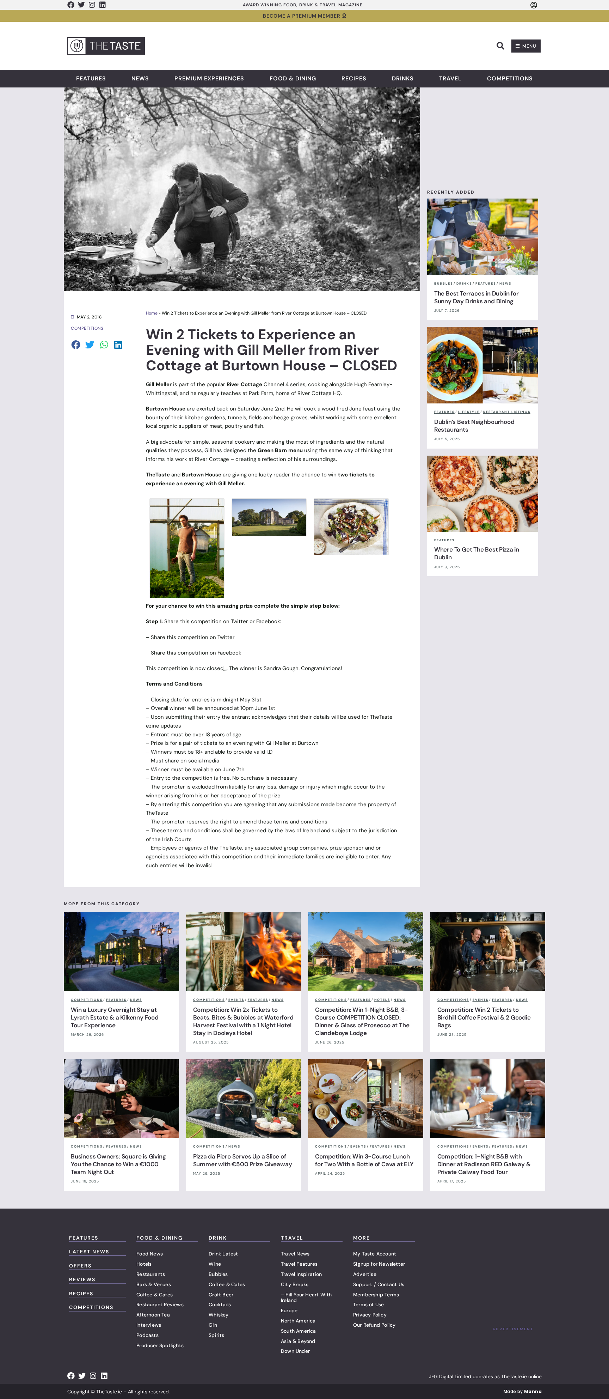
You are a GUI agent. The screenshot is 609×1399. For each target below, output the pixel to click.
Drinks (403, 78)
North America (298, 1321)
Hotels (144, 1264)
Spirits (216, 1335)
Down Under (295, 1351)
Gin (213, 1325)
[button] (500, 46)
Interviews (148, 1325)
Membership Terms (376, 1294)
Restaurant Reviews (160, 1304)
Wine (215, 1264)
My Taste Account (374, 1254)
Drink (218, 1238)
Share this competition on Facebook (196, 652)
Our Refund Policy (374, 1325)
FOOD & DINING (159, 1238)
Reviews (82, 1279)
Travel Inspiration (301, 1274)
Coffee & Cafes (154, 1294)
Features (91, 78)
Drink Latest (223, 1254)
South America (298, 1331)
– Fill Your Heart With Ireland (306, 1297)
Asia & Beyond (298, 1341)
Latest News (89, 1251)
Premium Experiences (209, 78)
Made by (523, 1391)
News (140, 78)
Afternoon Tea (153, 1315)
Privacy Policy (370, 1315)
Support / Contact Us (378, 1284)
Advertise (364, 1274)
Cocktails (220, 1304)
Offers (80, 1266)
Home (152, 313)
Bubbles (218, 1274)
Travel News (295, 1254)
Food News (149, 1254)
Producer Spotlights (160, 1345)
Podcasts (147, 1335)
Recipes (354, 78)
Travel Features (299, 1264)
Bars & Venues (153, 1284)
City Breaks (294, 1284)
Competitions (510, 78)
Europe (289, 1310)
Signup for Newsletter (379, 1264)
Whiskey (218, 1315)
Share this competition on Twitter (193, 637)
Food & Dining (293, 78)
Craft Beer (221, 1294)
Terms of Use (368, 1304)
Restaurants (150, 1274)
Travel (450, 78)
